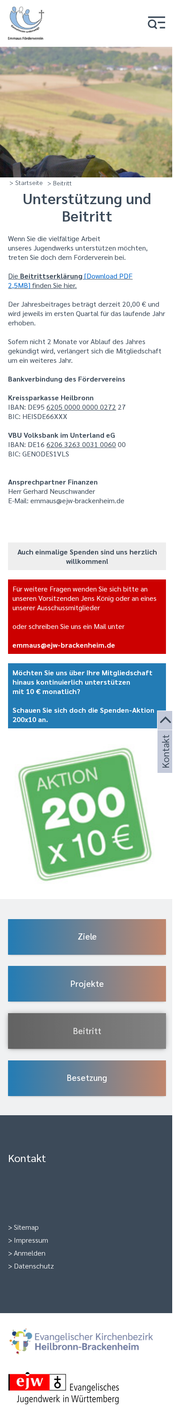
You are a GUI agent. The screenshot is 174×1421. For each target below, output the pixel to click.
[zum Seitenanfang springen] (165, 720)
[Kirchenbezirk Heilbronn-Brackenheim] (87, 1342)
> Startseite (26, 182)
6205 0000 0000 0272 (81, 406)
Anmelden (30, 1252)
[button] (156, 23)
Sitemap (26, 1227)
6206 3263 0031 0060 (81, 444)
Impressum (31, 1239)
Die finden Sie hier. (70, 280)
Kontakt (164, 762)
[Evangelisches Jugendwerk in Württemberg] (87, 1389)
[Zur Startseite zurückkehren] (26, 11)
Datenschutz (34, 1265)
